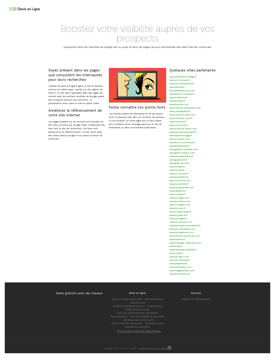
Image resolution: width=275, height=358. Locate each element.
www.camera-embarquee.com (185, 107)
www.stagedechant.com (181, 270)
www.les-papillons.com (181, 232)
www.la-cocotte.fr (178, 173)
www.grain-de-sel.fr (179, 163)
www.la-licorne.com (179, 180)
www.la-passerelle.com (181, 187)
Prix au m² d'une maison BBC (126, 299)
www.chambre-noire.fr (180, 118)
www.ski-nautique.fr (179, 260)
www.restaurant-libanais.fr (182, 249)
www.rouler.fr (176, 253)
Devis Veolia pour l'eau (137, 309)
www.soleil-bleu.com (180, 267)
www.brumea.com (178, 104)
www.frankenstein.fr (179, 146)
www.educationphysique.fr (183, 132)
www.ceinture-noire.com (182, 114)
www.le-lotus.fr (177, 208)
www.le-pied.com (178, 215)
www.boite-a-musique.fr (181, 94)
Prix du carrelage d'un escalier (126, 323)
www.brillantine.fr (178, 97)
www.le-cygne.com (179, 198)
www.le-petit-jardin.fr (180, 211)
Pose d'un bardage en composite (147, 316)
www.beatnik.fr (177, 87)
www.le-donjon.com (179, 201)
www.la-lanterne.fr (178, 177)
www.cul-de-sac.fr (178, 125)
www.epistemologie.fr (180, 135)
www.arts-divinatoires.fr (181, 83)
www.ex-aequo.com (179, 139)
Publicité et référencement (196, 299)
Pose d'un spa (154, 306)
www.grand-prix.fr (178, 159)
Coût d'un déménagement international (137, 312)
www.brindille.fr (177, 101)
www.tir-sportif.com (179, 274)
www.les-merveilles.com (182, 229)
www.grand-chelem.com (182, 152)
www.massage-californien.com (185, 243)
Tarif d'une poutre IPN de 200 (138, 319)
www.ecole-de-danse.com (183, 128)
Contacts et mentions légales (153, 348)
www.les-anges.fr (178, 218)
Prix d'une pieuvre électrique (139, 331)
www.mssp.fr (176, 246)
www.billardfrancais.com (182, 90)
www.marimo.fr (177, 239)
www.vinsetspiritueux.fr (181, 156)
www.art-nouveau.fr (179, 80)
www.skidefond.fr (178, 263)
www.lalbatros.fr (177, 191)
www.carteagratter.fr (179, 111)
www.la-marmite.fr (179, 184)
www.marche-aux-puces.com (184, 236)
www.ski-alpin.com (179, 256)
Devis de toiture (118, 316)
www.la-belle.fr (177, 166)
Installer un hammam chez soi (129, 306)
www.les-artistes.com (180, 222)
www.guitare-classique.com (183, 149)
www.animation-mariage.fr (182, 76)
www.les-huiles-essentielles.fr (185, 225)
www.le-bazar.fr (177, 194)
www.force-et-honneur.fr (182, 142)
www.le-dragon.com (179, 204)
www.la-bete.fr (177, 170)
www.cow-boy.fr (177, 121)
